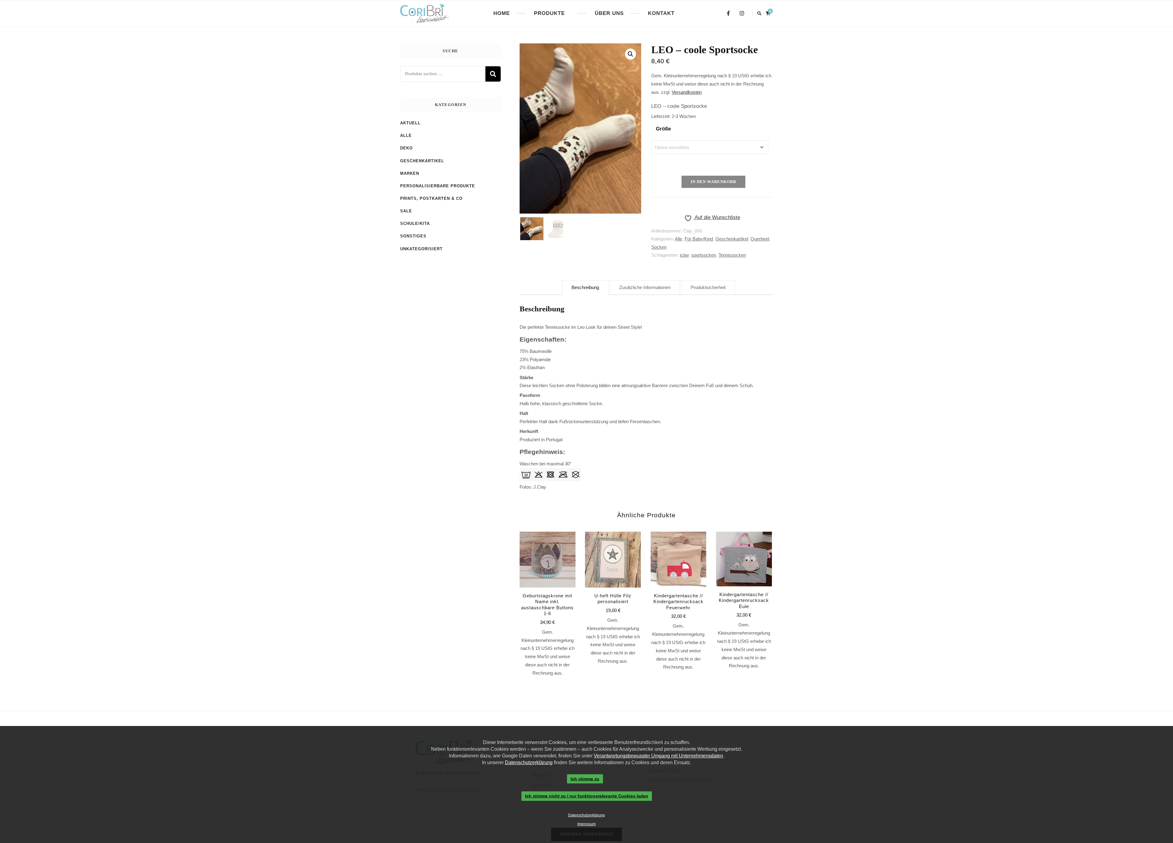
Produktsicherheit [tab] (708, 287)
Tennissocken (732, 255)
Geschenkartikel (731, 238)
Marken (409, 173)
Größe (663, 129)
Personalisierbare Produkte (437, 186)
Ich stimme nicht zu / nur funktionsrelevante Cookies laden (586, 796)
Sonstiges (413, 236)
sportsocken (703, 255)
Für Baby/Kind (699, 238)
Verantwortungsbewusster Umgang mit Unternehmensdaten (658, 755)
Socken (659, 247)
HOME (501, 13)
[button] (630, 54)
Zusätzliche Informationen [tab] (645, 287)
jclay (684, 255)
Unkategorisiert (421, 249)
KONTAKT (661, 13)
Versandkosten (687, 92)
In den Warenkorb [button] (678, 584)
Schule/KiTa (415, 223)
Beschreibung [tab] (585, 287)
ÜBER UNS (609, 13)
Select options (547, 591)
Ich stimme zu (585, 778)
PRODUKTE (549, 13)
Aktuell (410, 123)
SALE (406, 211)
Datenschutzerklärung (529, 762)
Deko (406, 148)
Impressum (586, 824)
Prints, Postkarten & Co (431, 198)
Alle (678, 238)
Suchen (493, 74)
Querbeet (760, 238)
